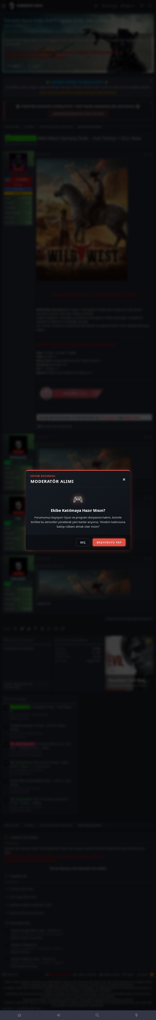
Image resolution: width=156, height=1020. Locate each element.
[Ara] (97, 1015)
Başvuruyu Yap (109, 542)
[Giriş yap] (58, 1015)
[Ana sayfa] (19, 1015)
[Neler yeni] (136, 1015)
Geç (83, 542)
